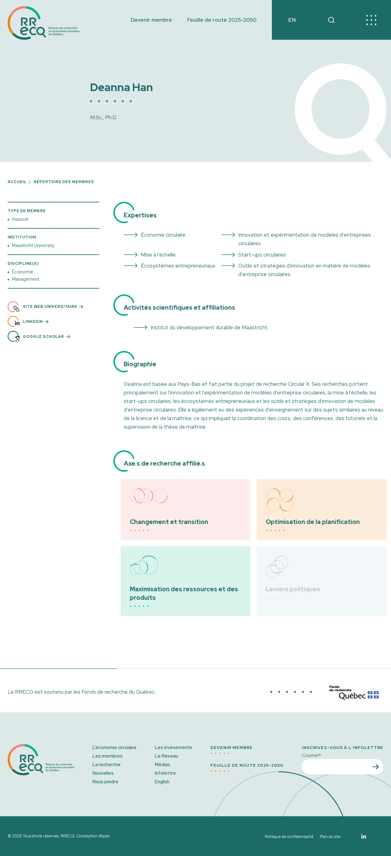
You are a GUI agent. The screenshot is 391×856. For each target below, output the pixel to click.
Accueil (17, 181)
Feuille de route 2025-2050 (222, 20)
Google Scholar (43, 336)
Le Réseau (166, 756)
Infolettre (165, 773)
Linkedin (33, 321)
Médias (162, 765)
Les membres (107, 756)
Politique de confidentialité (289, 836)
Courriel (311, 755)
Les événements (173, 747)
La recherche (107, 765)
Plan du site (330, 836)
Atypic (104, 836)
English (162, 782)
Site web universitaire (50, 306)
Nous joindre (106, 782)
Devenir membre (151, 20)
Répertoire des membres (64, 181)
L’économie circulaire (115, 747)
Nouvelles (103, 773)
